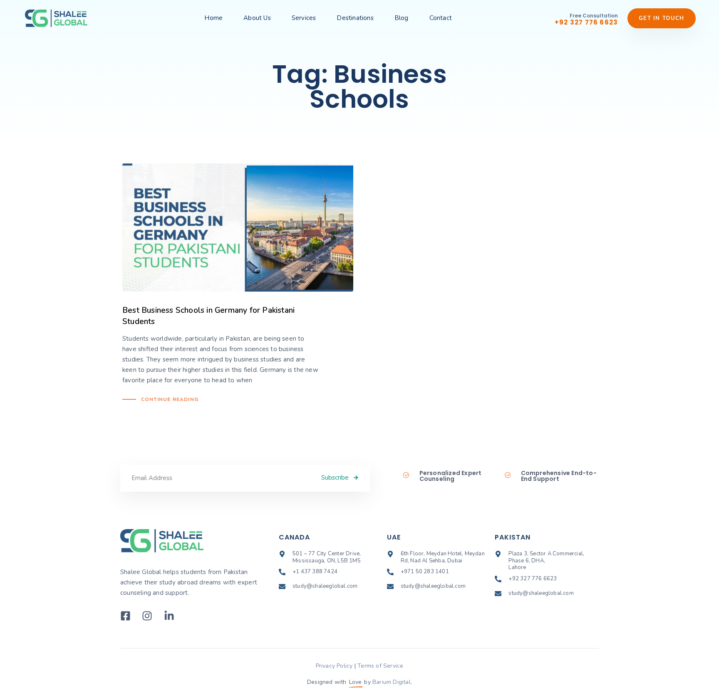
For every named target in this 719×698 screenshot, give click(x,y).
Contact (440, 18)
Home (213, 18)
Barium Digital (391, 682)
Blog (401, 18)
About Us (257, 18)
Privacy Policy (334, 666)
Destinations (355, 18)
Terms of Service (380, 666)
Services (304, 18)
